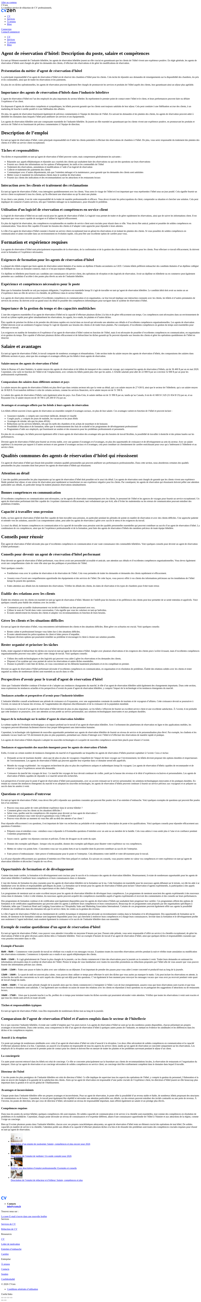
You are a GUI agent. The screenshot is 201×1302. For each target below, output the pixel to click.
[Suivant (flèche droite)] (5, 1300)
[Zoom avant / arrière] (11, 1297)
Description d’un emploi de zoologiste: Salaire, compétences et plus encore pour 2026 (50, 1144)
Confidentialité (8, 1279)
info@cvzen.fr (14, 1206)
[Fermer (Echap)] (2, 1297)
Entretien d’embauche (11, 1249)
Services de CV (8, 1224)
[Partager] (5, 1297)
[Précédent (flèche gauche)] (2, 1300)
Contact (4, 32)
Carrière (5, 1254)
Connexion (6, 29)
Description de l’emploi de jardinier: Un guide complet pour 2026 (41, 1156)
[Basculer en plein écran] (8, 1297)
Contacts (5, 1269)
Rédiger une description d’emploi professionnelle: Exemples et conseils (44, 1168)
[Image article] (17, 1141)
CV (3, 1239)
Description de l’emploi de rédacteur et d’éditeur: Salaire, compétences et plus (47, 1180)
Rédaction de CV (9, 1229)
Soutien (4, 1274)
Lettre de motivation (10, 1244)
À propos (5, 1264)
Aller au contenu (9, 2)
